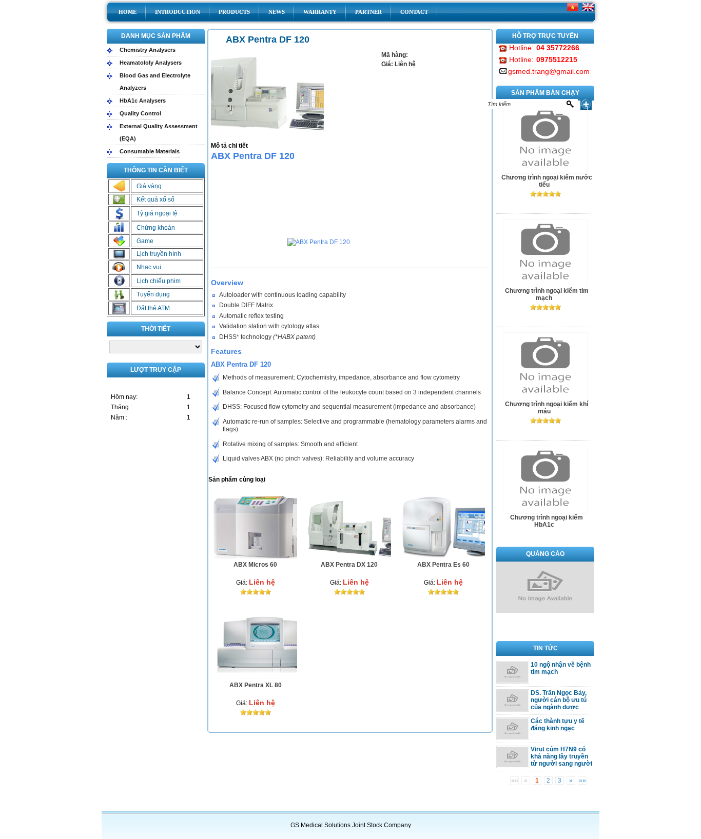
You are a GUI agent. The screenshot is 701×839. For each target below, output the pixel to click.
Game (145, 241)
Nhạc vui (149, 267)
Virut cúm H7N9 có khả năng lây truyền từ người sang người (561, 756)
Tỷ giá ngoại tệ (157, 213)
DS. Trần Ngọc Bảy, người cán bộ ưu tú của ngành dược (559, 700)
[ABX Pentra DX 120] (358, 556)
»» (582, 780)
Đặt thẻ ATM (153, 308)
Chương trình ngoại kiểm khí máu (546, 294)
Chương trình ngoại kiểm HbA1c (546, 408)
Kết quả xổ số (155, 199)
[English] (588, 11)
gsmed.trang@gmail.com (549, 71)
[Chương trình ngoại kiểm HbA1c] (545, 398)
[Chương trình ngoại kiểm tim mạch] (545, 171)
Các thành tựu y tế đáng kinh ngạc (558, 724)
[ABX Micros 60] (264, 556)
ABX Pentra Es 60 (443, 564)
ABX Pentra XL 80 (255, 685)
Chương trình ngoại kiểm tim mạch (547, 181)
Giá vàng (149, 186)
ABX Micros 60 (255, 564)
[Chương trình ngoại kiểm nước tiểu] (545, 511)
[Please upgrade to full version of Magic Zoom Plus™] (267, 92)
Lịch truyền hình (159, 253)
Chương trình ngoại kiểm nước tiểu (546, 521)
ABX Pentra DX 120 (349, 564)
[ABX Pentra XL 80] (264, 677)
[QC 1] (545, 610)
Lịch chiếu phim (159, 281)
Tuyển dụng (153, 294)
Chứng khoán (156, 227)
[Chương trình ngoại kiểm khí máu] (545, 285)
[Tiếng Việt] (573, 11)
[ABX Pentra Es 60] (452, 556)
